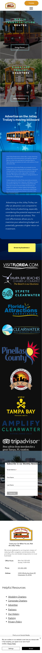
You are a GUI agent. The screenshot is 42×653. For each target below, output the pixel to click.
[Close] (39, 639)
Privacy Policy (11, 644)
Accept (31, 648)
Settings (10, 648)
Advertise (13, 605)
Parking (12, 618)
